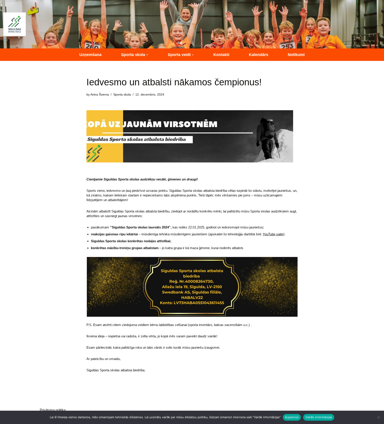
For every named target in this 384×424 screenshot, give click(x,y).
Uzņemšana (90, 54)
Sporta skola (122, 94)
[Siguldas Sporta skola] (14, 24)
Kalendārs (258, 54)
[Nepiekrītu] (378, 417)
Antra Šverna (99, 94)
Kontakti (221, 54)
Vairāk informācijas (318, 417)
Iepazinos (292, 417)
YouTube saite (273, 234)
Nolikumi (296, 54)
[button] (147, 55)
